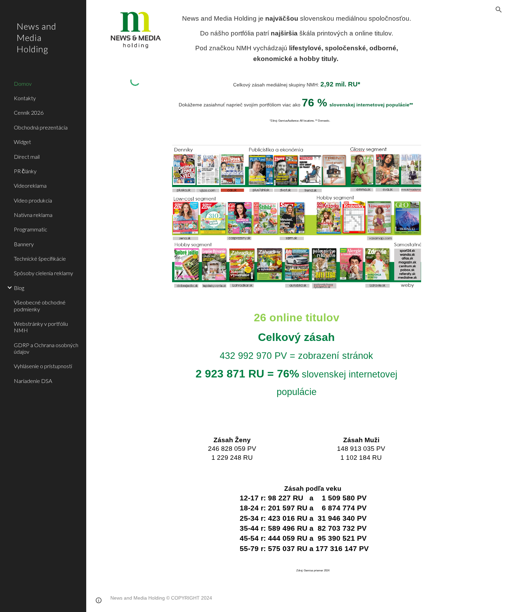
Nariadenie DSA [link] (33, 380)
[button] (498, 9)
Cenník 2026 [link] (28, 112)
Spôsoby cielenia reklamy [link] (43, 273)
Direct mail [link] (27, 156)
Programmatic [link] (30, 229)
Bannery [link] (24, 244)
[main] (296, 38)
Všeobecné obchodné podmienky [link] (40, 305)
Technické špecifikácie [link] (40, 258)
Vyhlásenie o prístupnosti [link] (43, 366)
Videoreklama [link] (30, 185)
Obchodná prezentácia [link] (41, 127)
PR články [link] (25, 171)
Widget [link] (22, 141)
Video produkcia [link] (33, 200)
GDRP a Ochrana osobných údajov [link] (46, 348)
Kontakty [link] (25, 98)
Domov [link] (23, 83)
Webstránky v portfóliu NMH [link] (41, 326)
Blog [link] (19, 287)
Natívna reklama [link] (33, 214)
